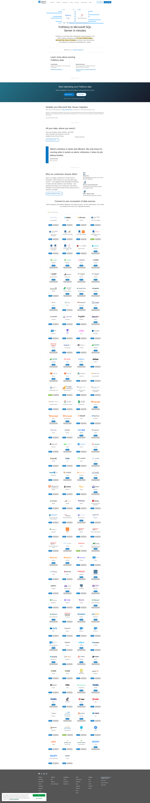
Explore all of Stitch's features (53, 193)
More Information (39, 798)
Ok (38, 795)
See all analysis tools (52, 139)
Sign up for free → (69, 94)
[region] (24, 797)
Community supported (78, 49)
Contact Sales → (81, 94)
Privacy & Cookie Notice (14, 799)
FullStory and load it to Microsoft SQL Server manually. (86, 70)
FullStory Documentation (56, 69)
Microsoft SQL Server (67, 109)
